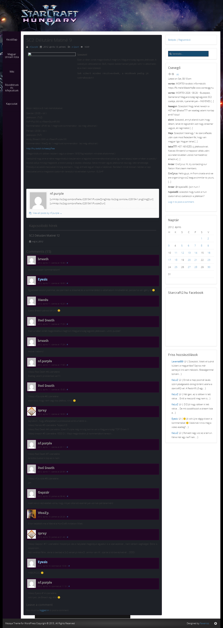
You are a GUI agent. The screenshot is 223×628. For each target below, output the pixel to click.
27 (189, 267)
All (177, 74)
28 (195, 267)
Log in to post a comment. (181, 201)
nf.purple (34, 46)
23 (208, 259)
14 (195, 252)
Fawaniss (204, 623)
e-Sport (75, 46)
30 (208, 267)
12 (182, 252)
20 (189, 259)
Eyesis (42, 279)
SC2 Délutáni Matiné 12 (44, 235)
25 (176, 267)
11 (176, 252)
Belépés (172, 39)
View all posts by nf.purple (47, 213)
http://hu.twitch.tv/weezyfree (40, 148)
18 (176, 259)
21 (195, 259)
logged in (44, 610)
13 (189, 252)
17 (169, 259)
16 (208, 252)
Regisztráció (184, 39)
